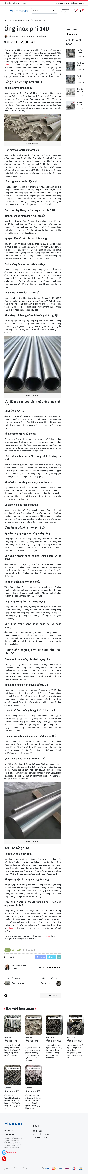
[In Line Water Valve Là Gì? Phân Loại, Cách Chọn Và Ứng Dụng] (70, 105)
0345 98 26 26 (64, 3)
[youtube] (59, 967)
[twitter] (70, 35)
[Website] (50, 967)
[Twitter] (52, 967)
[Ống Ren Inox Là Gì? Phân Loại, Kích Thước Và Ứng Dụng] (70, 92)
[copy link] (32, 42)
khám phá (8, 64)
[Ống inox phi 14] (75, 1025)
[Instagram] (57, 967)
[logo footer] (13, 1124)
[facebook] (47, 967)
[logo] (18, 10)
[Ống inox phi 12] (12, 1075)
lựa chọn (13, 928)
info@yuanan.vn (78, 3)
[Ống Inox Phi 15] (12, 1025)
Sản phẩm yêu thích (19, 3)
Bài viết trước (14, 978)
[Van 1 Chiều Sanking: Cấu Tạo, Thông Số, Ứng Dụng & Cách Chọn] (70, 79)
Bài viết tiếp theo (50, 978)
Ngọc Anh (19, 36)
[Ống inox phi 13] (33, 1075)
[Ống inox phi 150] (33, 1025)
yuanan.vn (45, 936)
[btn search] (54, 10)
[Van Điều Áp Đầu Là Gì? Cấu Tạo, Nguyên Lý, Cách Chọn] (70, 66)
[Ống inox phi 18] (54, 1025)
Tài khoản (7, 3)
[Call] (4, 1158)
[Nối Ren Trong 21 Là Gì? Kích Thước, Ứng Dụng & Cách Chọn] (70, 53)
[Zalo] (4, 1152)
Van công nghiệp (13, 1018)
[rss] (76, 35)
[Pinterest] (55, 967)
